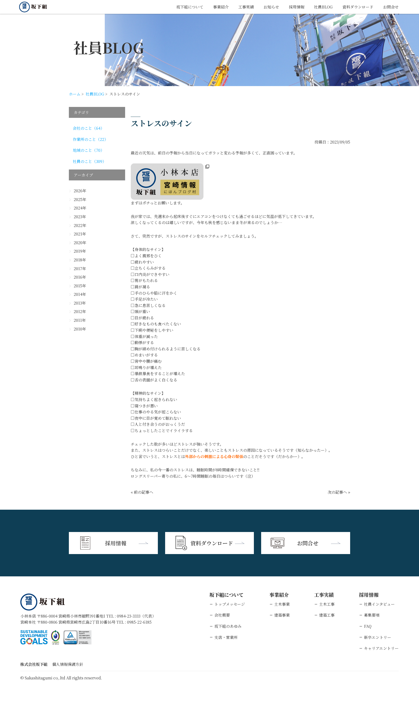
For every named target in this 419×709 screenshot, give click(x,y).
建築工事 (327, 615)
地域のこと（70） (88, 150)
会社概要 (222, 615)
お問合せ (391, 7)
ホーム (75, 94)
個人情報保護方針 (67, 664)
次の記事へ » (339, 492)
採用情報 (296, 7)
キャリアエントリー (381, 648)
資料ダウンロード (357, 7)
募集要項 (371, 615)
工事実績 (246, 7)
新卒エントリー (377, 637)
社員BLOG (323, 7)
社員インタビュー (379, 604)
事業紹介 (221, 7)
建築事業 (282, 615)
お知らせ (271, 7)
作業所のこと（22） (90, 139)
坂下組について (189, 7)
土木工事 (327, 604)
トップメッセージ (229, 604)
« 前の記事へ (142, 492)
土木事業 (282, 604)
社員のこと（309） (89, 161)
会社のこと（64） (88, 128)
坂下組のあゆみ (228, 626)
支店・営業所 (226, 637)
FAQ (367, 626)
